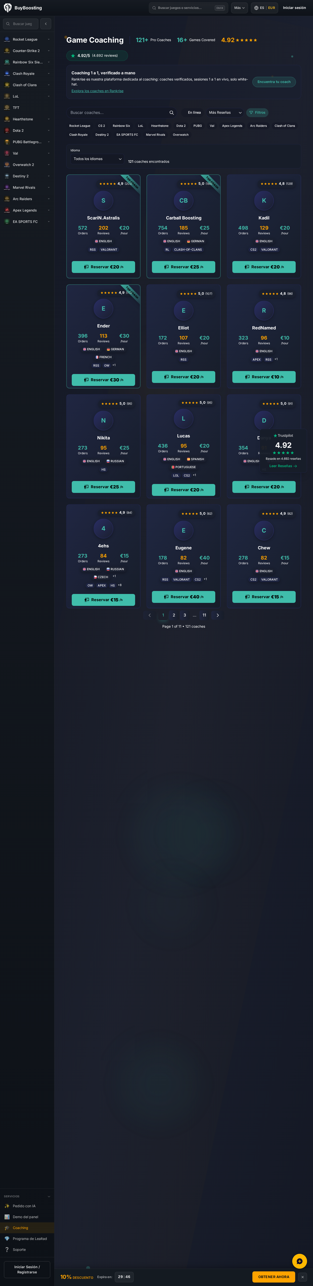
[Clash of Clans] (48, 85)
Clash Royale (78, 134)
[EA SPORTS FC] (48, 221)
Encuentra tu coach (274, 82)
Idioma (75, 150)
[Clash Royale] (48, 73)
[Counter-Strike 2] (48, 50)
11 (204, 615)
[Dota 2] (48, 130)
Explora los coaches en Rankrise (97, 91)
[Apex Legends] (48, 210)
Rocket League (79, 126)
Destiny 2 (102, 134)
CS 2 (101, 126)
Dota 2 (181, 126)
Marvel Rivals (155, 134)
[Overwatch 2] (48, 164)
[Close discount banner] (302, 1277)
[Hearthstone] (48, 119)
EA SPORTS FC (127, 134)
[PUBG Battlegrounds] (48, 141)
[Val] (48, 153)
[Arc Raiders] (48, 198)
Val (212, 126)
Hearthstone (160, 126)
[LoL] (48, 96)
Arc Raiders (258, 126)
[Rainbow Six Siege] (48, 62)
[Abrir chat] (299, 1261)
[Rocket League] (48, 39)
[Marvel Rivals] (48, 187)
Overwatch (181, 134)
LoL (140, 126)
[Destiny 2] (48, 176)
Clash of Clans (285, 126)
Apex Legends (232, 126)
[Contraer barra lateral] (45, 23)
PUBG (197, 126)
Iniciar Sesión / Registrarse (27, 1269)
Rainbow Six (121, 126)
